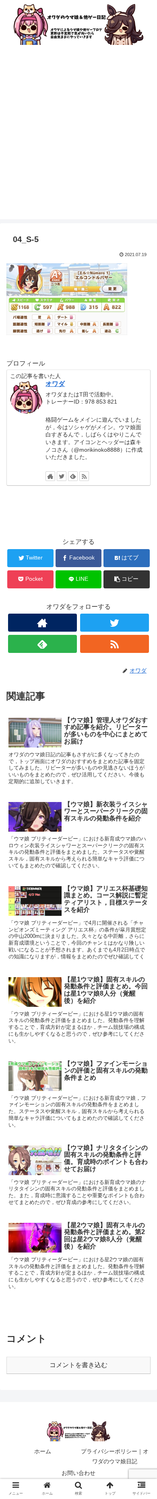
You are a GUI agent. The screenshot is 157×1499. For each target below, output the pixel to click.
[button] (141, 972)
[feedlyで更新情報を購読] (73, 476)
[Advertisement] (78, 141)
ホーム (42, 1451)
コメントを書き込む (78, 1365)
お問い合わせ (78, 1473)
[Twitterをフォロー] (61, 476)
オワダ (55, 383)
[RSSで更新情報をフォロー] (84, 476)
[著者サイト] (50, 476)
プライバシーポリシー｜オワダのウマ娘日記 (115, 1456)
